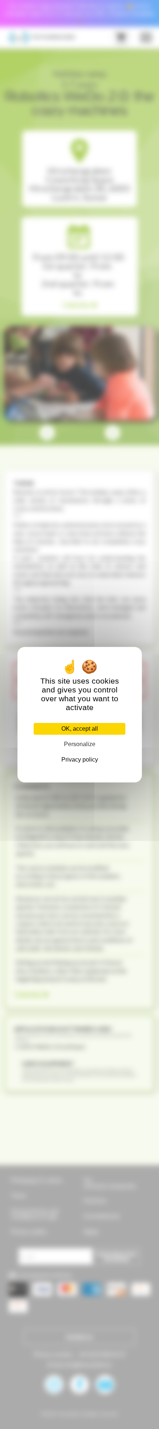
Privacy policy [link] (79, 759)
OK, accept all (79, 729)
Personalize (79, 744)
